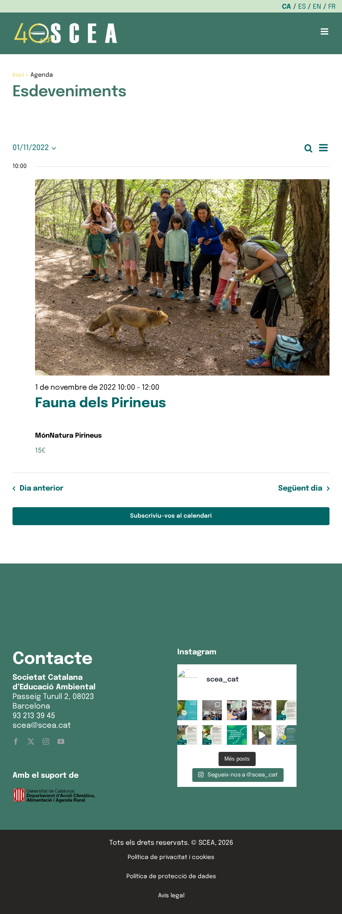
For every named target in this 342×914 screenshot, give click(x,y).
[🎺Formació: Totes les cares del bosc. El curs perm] (287, 710)
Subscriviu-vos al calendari (171, 516)
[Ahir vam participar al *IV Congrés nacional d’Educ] (237, 710)
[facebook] (16, 741)
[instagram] (46, 741)
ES (302, 6)
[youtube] (61, 741)
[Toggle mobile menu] (325, 31)
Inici (18, 75)
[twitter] (31, 741)
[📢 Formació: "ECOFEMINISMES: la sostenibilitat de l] (287, 735)
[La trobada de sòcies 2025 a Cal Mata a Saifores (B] (262, 710)
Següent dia (300, 488)
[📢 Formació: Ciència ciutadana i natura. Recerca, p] (187, 735)
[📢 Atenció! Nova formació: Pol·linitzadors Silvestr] (212, 735)
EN (317, 6)
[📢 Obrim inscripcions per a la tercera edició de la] (187, 710)
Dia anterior (41, 488)
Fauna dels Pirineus (100, 404)
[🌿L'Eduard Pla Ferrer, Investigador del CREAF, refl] (262, 735)
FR (332, 6)
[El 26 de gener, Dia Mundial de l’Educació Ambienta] (237, 735)
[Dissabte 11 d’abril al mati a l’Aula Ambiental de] (212, 710)
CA (286, 6)
